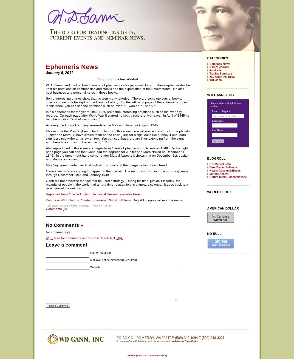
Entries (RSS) (134, 355)
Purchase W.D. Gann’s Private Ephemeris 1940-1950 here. (89, 200)
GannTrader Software (223, 167)
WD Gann (215, 80)
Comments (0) (56, 209)
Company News (219, 64)
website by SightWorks (185, 341)
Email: (221, 111)
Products (215, 70)
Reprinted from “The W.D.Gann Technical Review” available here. (93, 194)
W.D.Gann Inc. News (222, 76)
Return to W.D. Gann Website (228, 177)
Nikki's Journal (219, 67)
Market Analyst (219, 173)
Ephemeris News (72, 66)
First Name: (218, 120)
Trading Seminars (220, 73)
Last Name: (218, 130)
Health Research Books (225, 170)
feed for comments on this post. (73, 238)
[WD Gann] (147, 50)
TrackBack (112, 238)
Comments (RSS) (157, 355)
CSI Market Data (220, 164)
